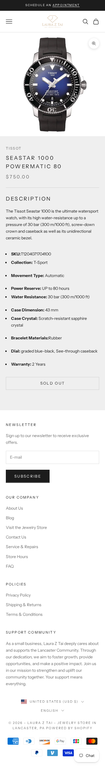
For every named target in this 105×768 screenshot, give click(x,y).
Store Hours (17, 556)
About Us (14, 508)
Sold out (52, 383)
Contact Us (16, 537)
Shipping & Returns (23, 604)
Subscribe (27, 476)
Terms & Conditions (24, 614)
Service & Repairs (22, 546)
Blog (10, 517)
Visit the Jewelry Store (26, 527)
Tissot (14, 148)
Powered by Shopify (69, 728)
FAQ (10, 566)
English (50, 711)
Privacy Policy (18, 595)
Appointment (66, 5)
